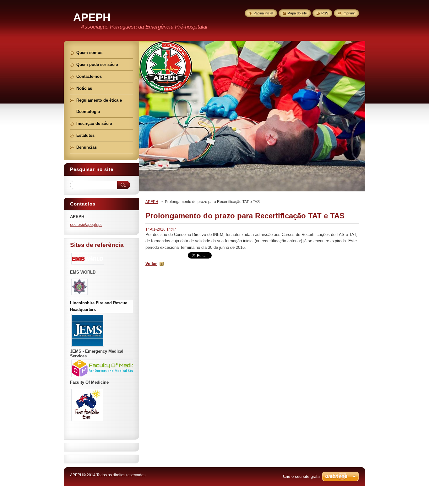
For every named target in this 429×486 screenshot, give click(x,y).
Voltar (151, 263)
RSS (324, 13)
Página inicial (263, 13)
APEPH (151, 202)
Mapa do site (297, 13)
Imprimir (349, 13)
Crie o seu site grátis (302, 476)
